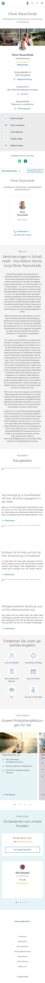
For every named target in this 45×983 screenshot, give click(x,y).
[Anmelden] (37, 3)
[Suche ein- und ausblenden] (32, 3)
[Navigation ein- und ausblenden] (42, 3)
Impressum (22, 936)
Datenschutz (22, 941)
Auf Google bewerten (22, 850)
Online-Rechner (22, 961)
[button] (23, 46)
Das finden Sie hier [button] (9, 171)
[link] (13, 132)
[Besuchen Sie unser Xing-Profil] (25, 161)
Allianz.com (22, 966)
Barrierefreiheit (22, 946)
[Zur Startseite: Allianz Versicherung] (3, 3)
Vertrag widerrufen (21, 921)
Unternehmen (23, 956)
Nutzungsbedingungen (22, 951)
